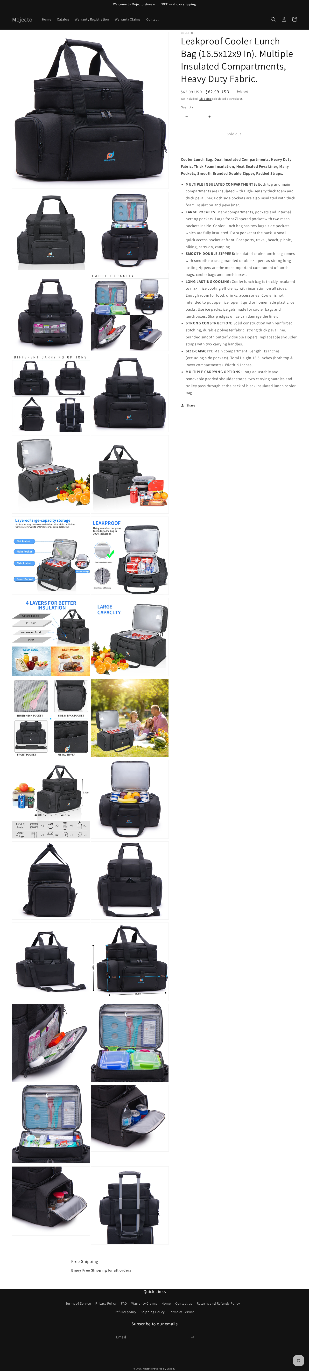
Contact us (183, 1303)
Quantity (187, 107)
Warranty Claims (144, 1303)
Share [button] (190, 405)
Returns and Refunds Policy (218, 1303)
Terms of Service (78, 1303)
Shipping (205, 98)
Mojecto (147, 1368)
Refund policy (125, 1312)
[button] (273, 19)
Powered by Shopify (164, 1368)
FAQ (124, 1303)
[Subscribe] (192, 1337)
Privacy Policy (105, 1303)
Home (166, 1303)
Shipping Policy (153, 1312)
